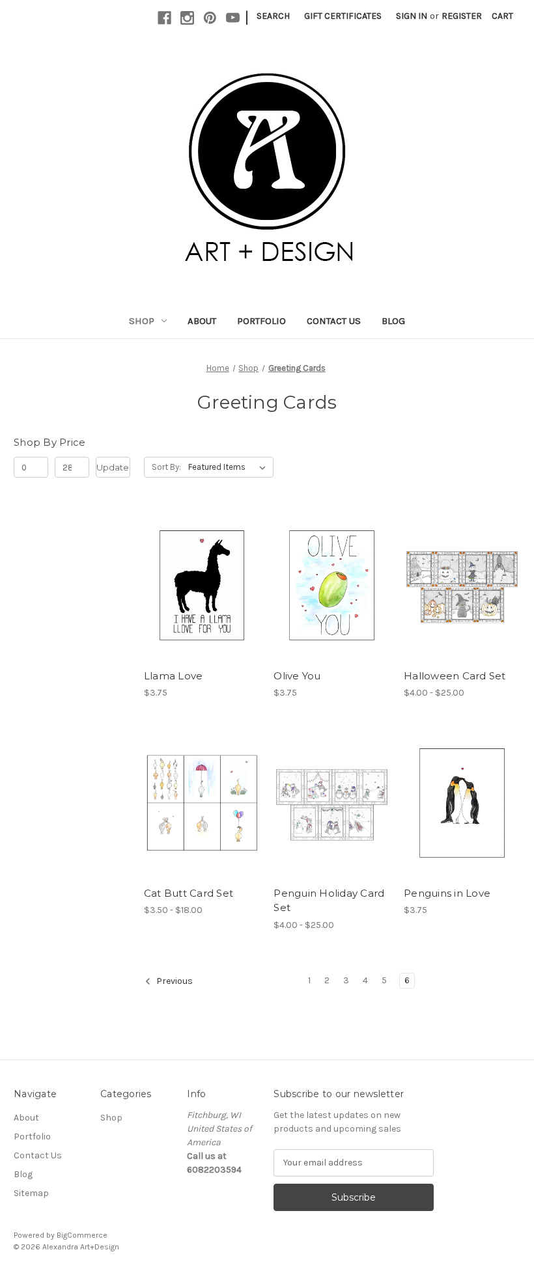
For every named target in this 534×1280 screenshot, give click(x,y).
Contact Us (334, 321)
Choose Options (201, 597)
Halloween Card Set (455, 676)
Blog (393, 321)
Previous (173, 981)
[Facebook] (164, 18)
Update (112, 467)
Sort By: (166, 467)
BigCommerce (82, 1235)
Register (462, 15)
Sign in (411, 15)
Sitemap (31, 1193)
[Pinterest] (210, 18)
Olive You (297, 676)
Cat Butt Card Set (188, 893)
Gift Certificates (343, 15)
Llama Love (173, 676)
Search (273, 15)
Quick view (190, 574)
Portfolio (261, 321)
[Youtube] (233, 18)
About (202, 321)
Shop (141, 321)
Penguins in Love (447, 893)
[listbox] (229, 467)
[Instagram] (187, 18)
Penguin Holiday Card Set (329, 900)
